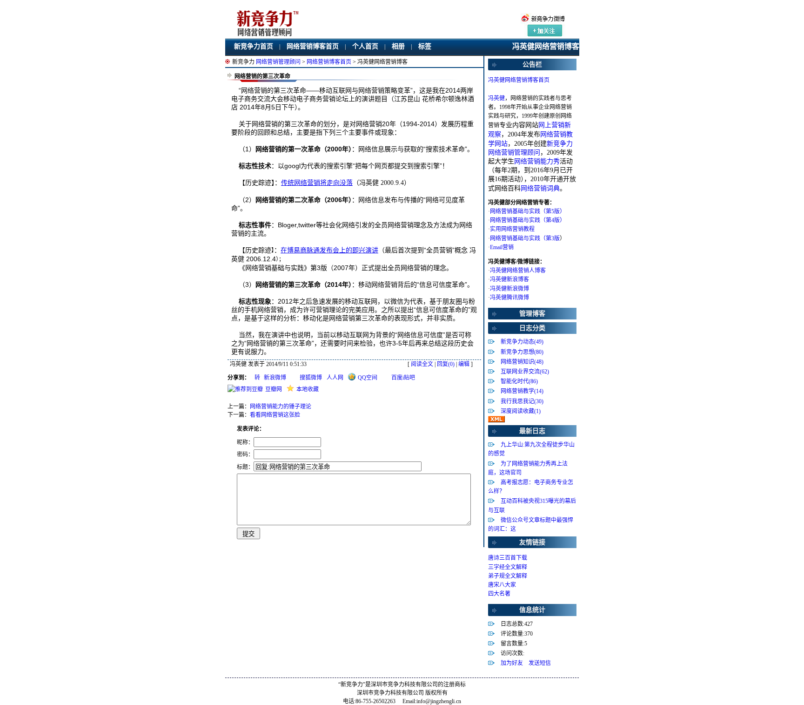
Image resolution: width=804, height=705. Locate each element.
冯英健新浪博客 (509, 279)
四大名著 (499, 593)
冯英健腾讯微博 (509, 297)
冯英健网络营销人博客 (518, 270)
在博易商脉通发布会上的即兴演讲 (329, 250)
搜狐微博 (311, 377)
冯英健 (496, 98)
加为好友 (512, 663)
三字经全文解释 (507, 567)
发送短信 (540, 663)
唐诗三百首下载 (507, 558)
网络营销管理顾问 (278, 62)
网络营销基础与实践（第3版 (525, 238)
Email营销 (502, 247)
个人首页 (365, 46)
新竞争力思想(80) (522, 352)
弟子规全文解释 (507, 576)
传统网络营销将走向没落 (317, 182)
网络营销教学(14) (522, 391)
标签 (424, 46)
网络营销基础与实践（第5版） (527, 211)
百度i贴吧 (403, 377)
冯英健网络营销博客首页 (518, 80)
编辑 (463, 364)
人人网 (335, 377)
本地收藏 (307, 389)
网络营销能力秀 (537, 161)
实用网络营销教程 (512, 229)
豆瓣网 (273, 389)
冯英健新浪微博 (509, 288)
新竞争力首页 (253, 46)
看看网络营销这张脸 (275, 415)
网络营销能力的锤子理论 (280, 406)
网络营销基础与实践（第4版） (527, 220)
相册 (398, 46)
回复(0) (446, 364)
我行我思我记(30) (522, 401)
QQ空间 (367, 377)
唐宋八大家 (502, 585)
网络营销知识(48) (522, 362)
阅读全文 (422, 364)
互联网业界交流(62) (525, 371)
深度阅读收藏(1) (521, 411)
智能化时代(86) (519, 381)
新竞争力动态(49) (522, 342)
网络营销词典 (540, 188)
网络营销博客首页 (313, 46)
